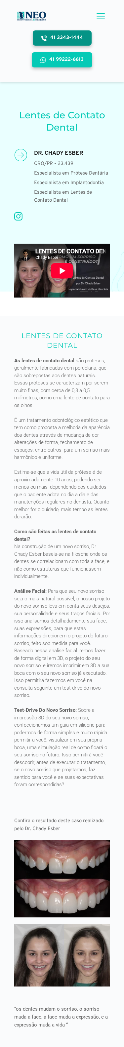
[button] (101, 16)
